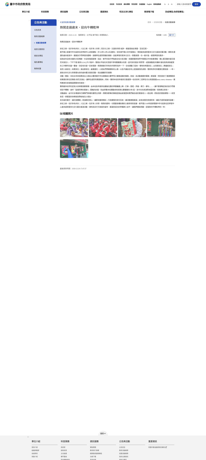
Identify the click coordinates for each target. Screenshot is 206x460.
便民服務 (64, 12)
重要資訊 (104, 12)
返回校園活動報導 (68, 22)
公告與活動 (84, 12)
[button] (103, 433)
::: (29, 20)
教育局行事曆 (94, 450)
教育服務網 (157, 4)
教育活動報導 (39, 36)
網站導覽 (127, 4)
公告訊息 (37, 30)
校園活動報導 (41, 43)
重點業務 (93, 447)
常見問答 (134, 4)
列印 (172, 35)
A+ (172, 4)
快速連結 (142, 4)
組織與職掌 (35, 450)
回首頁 (112, 4)
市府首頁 (119, 4)
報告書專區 (38, 62)
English (149, 4)
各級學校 (35, 453)
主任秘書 (64, 453)
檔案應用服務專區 (96, 453)
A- (165, 4)
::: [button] (28, 437)
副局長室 (64, 450)
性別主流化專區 (126, 12)
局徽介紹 (35, 456)
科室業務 (45, 12)
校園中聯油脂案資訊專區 (156, 447)
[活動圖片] (74, 127)
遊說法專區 (38, 56)
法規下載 (93, 456)
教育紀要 (37, 68)
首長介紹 (35, 447)
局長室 (63, 447)
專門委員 (64, 456)
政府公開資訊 (39, 49)
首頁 (149, 22)
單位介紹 (26, 12)
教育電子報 (149, 12)
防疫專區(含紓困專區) (174, 12)
